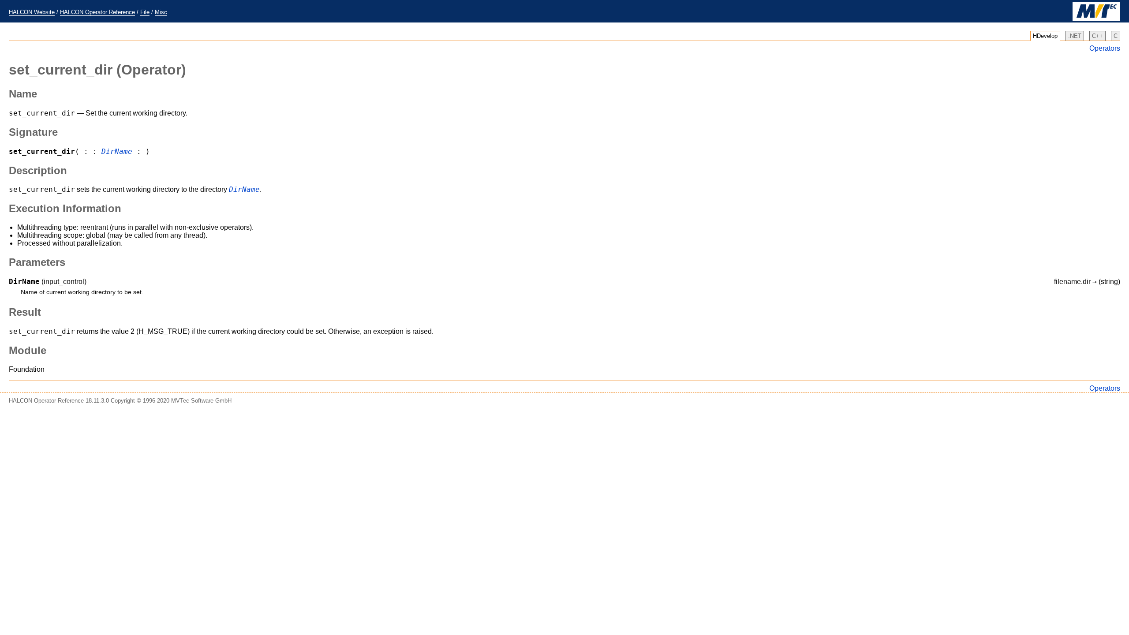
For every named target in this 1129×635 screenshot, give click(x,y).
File (145, 12)
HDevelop (1045, 36)
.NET (1074, 36)
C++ (1097, 36)
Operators (1104, 48)
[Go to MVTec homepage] (1096, 18)
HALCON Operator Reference (97, 12)
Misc (161, 12)
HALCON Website (32, 12)
